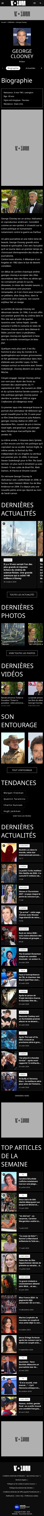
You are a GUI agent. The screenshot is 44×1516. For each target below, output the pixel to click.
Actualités (30, 68)
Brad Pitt (29, 467)
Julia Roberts (34, 417)
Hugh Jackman (12, 811)
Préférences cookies (31, 1496)
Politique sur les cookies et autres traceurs (21, 1484)
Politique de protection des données (21, 1488)
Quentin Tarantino (14, 798)
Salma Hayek (22, 322)
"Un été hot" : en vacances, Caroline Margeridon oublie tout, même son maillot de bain (30, 1221)
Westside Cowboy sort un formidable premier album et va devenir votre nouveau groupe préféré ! (29, 1021)
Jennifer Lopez (22, 362)
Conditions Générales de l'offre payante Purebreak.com (21, 1492)
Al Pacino (14, 470)
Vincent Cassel (29, 470)
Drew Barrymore (16, 417)
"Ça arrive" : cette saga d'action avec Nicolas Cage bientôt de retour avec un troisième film (29, 916)
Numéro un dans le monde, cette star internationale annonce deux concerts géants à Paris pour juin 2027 (30, 855)
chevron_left (2, 68)
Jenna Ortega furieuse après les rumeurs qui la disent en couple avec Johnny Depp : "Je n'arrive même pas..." (30, 1342)
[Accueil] (18, 3)
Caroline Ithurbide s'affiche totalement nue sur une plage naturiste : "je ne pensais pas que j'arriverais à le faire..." (29, 1185)
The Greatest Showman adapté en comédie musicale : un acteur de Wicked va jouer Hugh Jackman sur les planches (30, 960)
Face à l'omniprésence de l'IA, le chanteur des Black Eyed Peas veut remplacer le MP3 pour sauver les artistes (29, 979)
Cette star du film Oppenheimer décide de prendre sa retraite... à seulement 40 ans (30, 1264)
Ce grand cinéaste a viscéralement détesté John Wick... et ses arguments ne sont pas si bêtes (30, 1286)
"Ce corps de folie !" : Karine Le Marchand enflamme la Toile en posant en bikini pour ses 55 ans (29, 1241)
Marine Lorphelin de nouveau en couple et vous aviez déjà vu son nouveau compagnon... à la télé (30, 1322)
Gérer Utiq (19, 1496)
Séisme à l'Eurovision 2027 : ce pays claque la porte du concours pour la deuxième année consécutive (30, 896)
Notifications (10, 1496)
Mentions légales (21, 1480)
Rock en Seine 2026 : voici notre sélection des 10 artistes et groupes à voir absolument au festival (30, 938)
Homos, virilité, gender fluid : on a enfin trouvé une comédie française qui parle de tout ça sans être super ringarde (30, 1410)
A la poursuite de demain (9, 642)
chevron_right (41, 68)
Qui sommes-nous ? (33, 1476)
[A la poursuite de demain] (13, 635)
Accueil (3, 22)
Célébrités (11, 22)
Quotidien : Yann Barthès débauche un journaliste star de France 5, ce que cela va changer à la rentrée (30, 1367)
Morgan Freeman (14, 792)
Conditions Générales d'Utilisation (14, 1476)
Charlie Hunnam (13, 805)
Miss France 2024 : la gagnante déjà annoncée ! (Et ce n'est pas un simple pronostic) (29, 1302)
